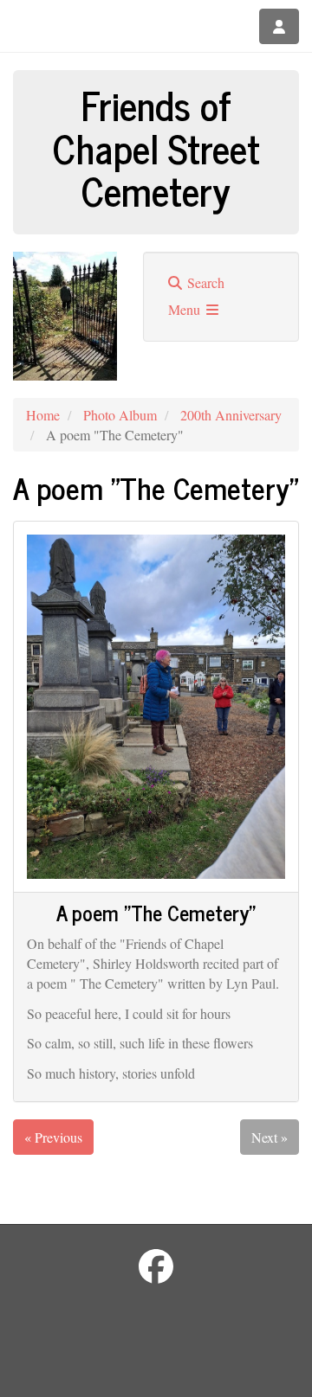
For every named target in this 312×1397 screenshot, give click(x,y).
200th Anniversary (231, 415)
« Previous (53, 1137)
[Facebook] (156, 1265)
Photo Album (120, 415)
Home (43, 415)
